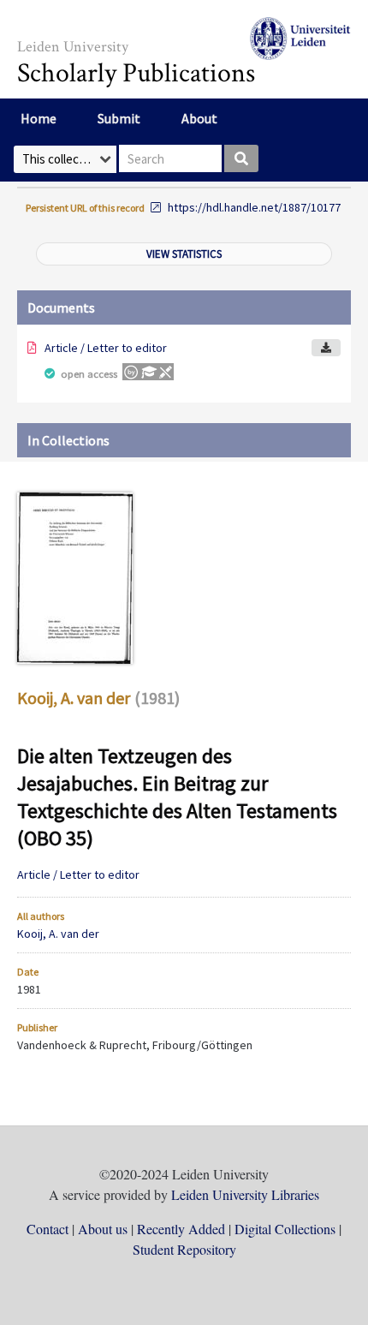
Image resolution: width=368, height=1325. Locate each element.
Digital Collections (284, 1229)
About (199, 118)
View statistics (184, 254)
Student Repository (184, 1249)
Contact (47, 1229)
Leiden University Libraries (245, 1194)
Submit (119, 118)
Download (326, 347)
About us (103, 1229)
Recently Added (181, 1229)
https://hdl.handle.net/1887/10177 (254, 207)
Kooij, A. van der (73, 697)
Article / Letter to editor (106, 347)
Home (38, 118)
